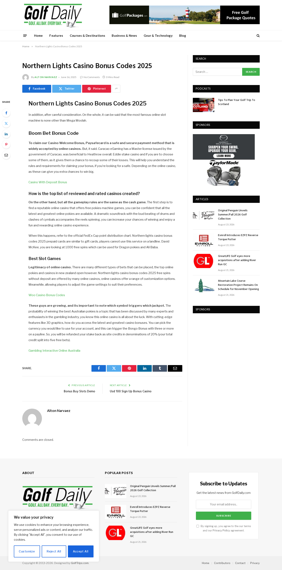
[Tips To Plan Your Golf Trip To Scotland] (203, 105)
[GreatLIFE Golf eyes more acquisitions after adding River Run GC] (203, 261)
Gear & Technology (158, 35)
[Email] (6, 155)
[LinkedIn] (6, 134)
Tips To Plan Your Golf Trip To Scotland (236, 102)
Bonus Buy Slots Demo (79, 391)
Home (38, 35)
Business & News (124, 35)
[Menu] (25, 35)
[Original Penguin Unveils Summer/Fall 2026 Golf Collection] (203, 215)
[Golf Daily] (52, 15)
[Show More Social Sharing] (116, 89)
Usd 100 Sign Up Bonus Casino (131, 391)
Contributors (222, 563)
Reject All (54, 551)
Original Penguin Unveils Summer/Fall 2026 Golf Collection (233, 215)
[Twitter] (6, 123)
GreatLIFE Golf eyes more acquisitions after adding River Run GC (237, 260)
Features (56, 35)
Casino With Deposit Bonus (47, 182)
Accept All (80, 551)
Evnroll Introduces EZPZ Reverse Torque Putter (238, 237)
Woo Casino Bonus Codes (46, 295)
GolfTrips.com (80, 563)
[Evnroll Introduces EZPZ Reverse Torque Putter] (203, 240)
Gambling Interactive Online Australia (54, 350)
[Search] (258, 35)
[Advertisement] (224, 344)
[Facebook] (6, 113)
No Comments (92, 77)
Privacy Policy (221, 530)
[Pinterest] (6, 144)
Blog (182, 35)
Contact (240, 563)
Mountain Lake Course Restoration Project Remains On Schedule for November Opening (238, 285)
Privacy (255, 563)
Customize (27, 551)
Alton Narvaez (45, 77)
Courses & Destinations (87, 35)
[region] (53, 536)
